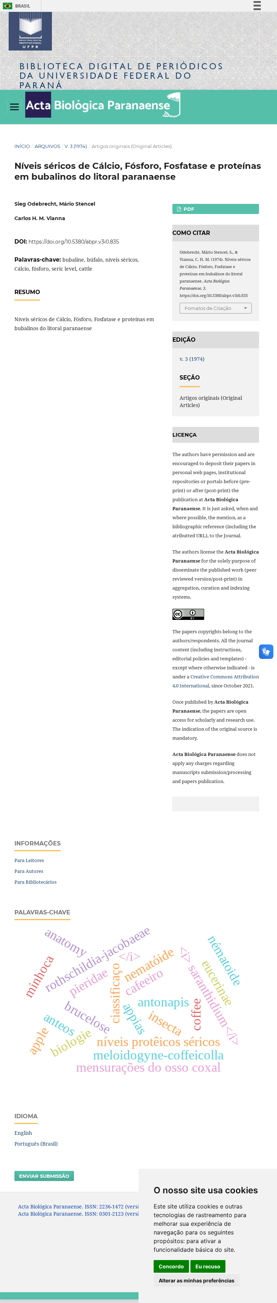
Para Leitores (29, 860)
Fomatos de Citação (208, 308)
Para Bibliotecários (35, 882)
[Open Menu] (14, 107)
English (23, 1132)
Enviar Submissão (44, 1176)
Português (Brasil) (36, 1143)
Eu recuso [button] (207, 1266)
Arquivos (47, 146)
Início (22, 146)
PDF (188, 209)
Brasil (15, 6)
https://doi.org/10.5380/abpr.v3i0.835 (73, 242)
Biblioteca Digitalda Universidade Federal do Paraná (121, 75)
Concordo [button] (171, 1266)
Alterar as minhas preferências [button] (196, 1280)
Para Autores (28, 871)
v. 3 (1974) (76, 146)
